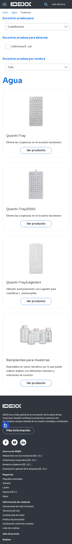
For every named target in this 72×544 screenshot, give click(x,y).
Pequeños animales (12, 479)
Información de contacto (16, 502)
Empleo (7, 539)
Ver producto (36, 150)
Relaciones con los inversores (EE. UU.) (22, 455)
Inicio (5, 12)
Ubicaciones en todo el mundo (18, 506)
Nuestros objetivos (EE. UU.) (17, 464)
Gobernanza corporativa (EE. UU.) (19, 460)
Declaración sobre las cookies (18, 523)
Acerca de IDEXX (12, 451)
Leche (6, 487)
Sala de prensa (11, 533)
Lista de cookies (11, 528)
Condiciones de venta (13, 515)
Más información (18, 430)
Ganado (7, 483)
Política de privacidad (13, 519)
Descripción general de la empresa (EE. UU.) (25, 469)
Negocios (8, 474)
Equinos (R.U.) (10, 492)
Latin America (58, 4)
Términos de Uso (11, 510)
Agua (14, 12)
